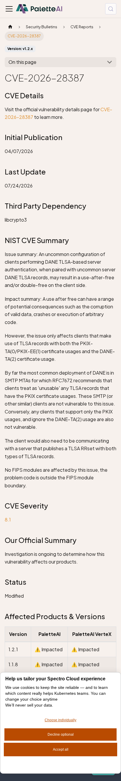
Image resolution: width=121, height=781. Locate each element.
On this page (22, 62)
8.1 (8, 519)
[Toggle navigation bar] (9, 8)
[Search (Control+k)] (110, 8)
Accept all (60, 749)
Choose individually (60, 720)
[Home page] (10, 26)
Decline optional (61, 734)
